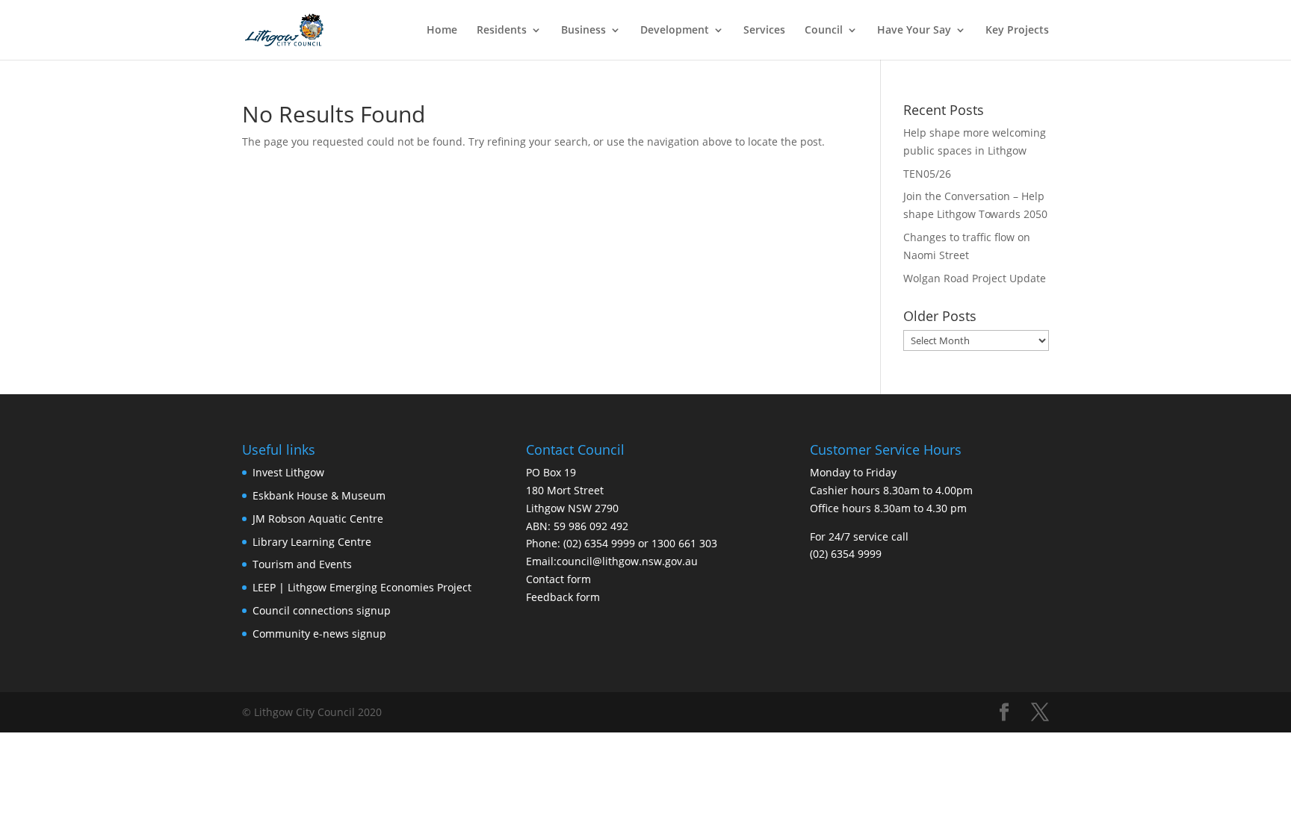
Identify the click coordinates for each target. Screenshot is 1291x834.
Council (824, 31)
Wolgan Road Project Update (974, 278)
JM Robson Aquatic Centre (318, 518)
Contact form (558, 579)
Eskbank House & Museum (319, 495)
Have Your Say (914, 31)
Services (764, 31)
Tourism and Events (302, 564)
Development (674, 31)
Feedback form (563, 597)
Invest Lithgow (288, 472)
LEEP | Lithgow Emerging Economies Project (362, 587)
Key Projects (1017, 31)
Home (442, 31)
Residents (502, 31)
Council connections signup (322, 610)
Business (583, 31)
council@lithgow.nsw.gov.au (627, 561)
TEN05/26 (927, 174)
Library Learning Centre (312, 542)
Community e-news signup (319, 633)
